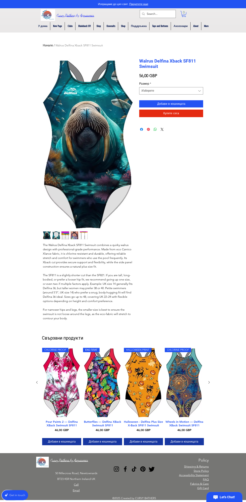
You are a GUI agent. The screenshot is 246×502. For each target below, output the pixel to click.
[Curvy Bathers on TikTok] (134, 469)
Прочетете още (138, 4)
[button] (183, 14)
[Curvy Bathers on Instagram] (116, 469)
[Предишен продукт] (37, 382)
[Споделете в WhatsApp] (155, 129)
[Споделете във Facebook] (141, 129)
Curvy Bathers (66, 15)
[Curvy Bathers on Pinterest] (142, 469)
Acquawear (87, 15)
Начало (48, 45)
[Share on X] (162, 129)
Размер (145, 83)
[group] (123, 396)
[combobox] (171, 90)
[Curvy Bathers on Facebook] (125, 469)
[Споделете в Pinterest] (148, 129)
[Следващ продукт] (209, 382)
